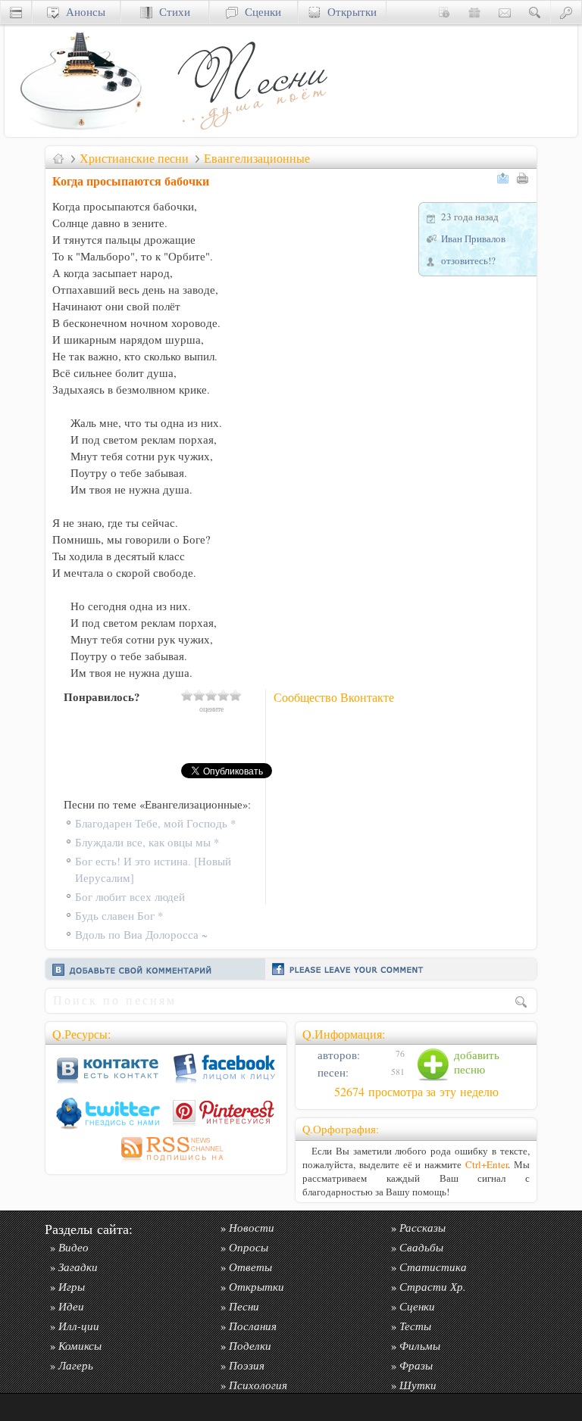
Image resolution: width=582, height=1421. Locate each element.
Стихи (171, 12)
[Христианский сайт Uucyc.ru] (80, 133)
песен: (331, 1072)
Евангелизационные (257, 158)
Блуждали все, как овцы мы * (147, 842)
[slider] (211, 695)
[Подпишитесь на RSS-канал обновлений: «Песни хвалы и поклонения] (166, 1163)
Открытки (349, 12)
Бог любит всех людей (130, 897)
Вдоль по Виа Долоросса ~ (141, 934)
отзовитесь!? (468, 260)
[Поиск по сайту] (535, 12)
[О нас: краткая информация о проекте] (444, 12)
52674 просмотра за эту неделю (416, 1091)
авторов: (337, 1055)
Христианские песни (134, 158)
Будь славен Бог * (119, 915)
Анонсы (82, 12)
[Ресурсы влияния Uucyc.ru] (58, 158)
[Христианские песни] (251, 133)
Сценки (259, 12)
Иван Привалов (473, 238)
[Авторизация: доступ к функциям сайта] (566, 12)
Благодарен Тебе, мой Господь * (155, 823)
